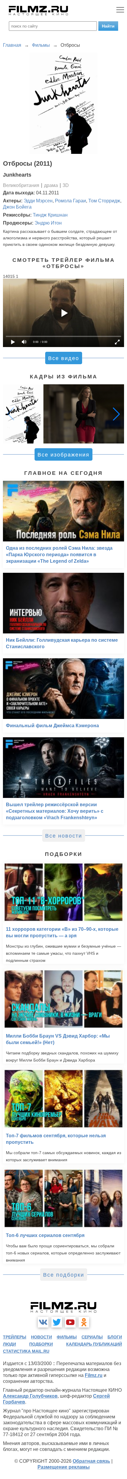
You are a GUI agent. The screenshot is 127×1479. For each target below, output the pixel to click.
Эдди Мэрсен (38, 200)
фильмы (67, 1337)
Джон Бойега (17, 206)
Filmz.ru (93, 1375)
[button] (116, 413)
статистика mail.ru (26, 1351)
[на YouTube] (70, 1322)
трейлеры (14, 1337)
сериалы (92, 1337)
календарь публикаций (94, 1344)
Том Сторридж (104, 200)
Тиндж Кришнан (50, 214)
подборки (41, 1344)
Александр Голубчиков (30, 1396)
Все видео (63, 358)
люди (9, 1344)
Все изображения (63, 455)
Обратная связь (91, 1461)
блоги (115, 1337)
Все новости (63, 836)
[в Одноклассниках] (84, 1322)
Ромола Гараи (70, 200)
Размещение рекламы (64, 1467)
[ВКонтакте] (43, 1322)
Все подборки (63, 1275)
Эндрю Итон (48, 222)
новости (41, 1337)
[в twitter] (56, 1322)
